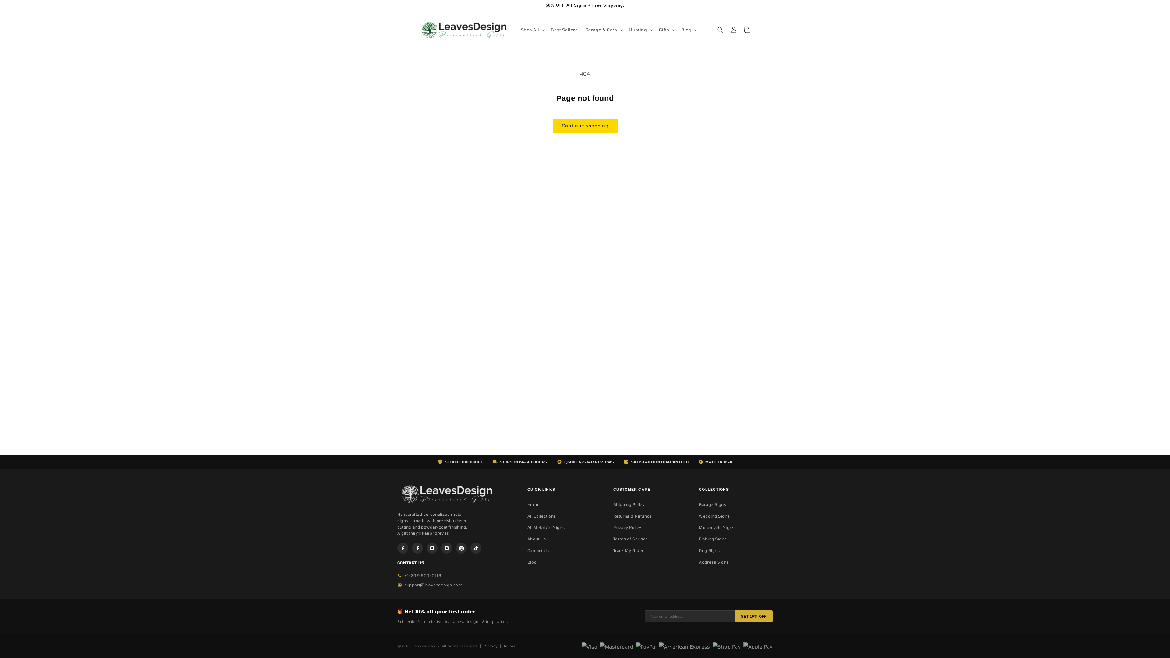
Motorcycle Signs (717, 527)
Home (533, 504)
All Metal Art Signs (546, 527)
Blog (532, 562)
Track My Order (628, 550)
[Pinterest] (461, 548)
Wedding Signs (714, 516)
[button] (532, 29)
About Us (536, 538)
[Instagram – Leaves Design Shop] (432, 548)
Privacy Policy (627, 527)
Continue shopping (585, 125)
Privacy (491, 646)
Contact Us (538, 550)
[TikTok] (475, 548)
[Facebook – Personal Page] (417, 548)
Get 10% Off (754, 616)
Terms (509, 646)
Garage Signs (712, 504)
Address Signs (714, 562)
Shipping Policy (629, 504)
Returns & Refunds (632, 516)
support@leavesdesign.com (433, 584)
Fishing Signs (713, 538)
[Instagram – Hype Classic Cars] (446, 548)
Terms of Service (630, 538)
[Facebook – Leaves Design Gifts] (402, 548)
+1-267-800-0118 (422, 575)
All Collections (541, 516)
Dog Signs (709, 550)
